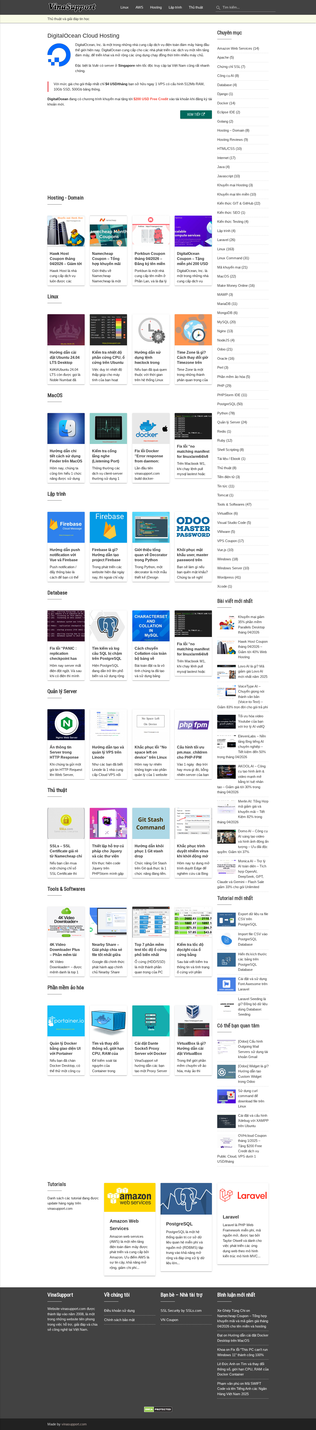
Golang (222, 121)
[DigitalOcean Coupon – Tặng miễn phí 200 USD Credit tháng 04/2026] (193, 231)
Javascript (225, 176)
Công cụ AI (225, 76)
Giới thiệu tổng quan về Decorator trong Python (151, 555)
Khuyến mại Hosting (232, 185)
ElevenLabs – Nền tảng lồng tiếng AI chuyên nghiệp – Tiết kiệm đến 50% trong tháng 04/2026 (241, 746)
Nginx (221, 331)
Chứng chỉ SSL (228, 67)
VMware (223, 532)
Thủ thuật (196, 7)
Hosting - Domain (65, 198)
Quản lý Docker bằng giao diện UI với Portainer (65, 1048)
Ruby (221, 440)
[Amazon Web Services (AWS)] (129, 1197)
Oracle (222, 358)
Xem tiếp (194, 114)
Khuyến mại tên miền (233, 194)
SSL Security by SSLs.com (181, 1310)
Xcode (222, 586)
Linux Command (229, 258)
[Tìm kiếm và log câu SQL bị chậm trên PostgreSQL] (108, 625)
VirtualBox (225, 513)
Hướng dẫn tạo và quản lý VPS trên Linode (108, 752)
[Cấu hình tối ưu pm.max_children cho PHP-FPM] (193, 724)
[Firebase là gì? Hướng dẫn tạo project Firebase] (108, 527)
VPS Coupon (227, 541)
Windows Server (229, 568)
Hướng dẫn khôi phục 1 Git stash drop (149, 851)
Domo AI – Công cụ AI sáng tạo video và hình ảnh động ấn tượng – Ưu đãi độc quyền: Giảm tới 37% (243, 841)
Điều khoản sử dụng (119, 1310)
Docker (222, 103)
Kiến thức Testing (230, 221)
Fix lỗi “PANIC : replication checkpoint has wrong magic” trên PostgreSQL (66, 658)
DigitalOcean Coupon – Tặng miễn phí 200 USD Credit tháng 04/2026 (192, 264)
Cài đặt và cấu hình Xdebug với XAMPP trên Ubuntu (253, 1120)
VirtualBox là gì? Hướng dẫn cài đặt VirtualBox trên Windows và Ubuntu (191, 1053)
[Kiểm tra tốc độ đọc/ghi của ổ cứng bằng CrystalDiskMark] (193, 922)
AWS (139, 7)
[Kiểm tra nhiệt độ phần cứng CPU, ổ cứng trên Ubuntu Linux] (108, 329)
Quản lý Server (62, 691)
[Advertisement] (129, 153)
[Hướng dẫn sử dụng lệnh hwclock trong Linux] (151, 329)
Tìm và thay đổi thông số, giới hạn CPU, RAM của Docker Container (243, 1369)
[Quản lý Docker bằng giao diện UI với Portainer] (66, 1020)
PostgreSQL (226, 404)
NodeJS (223, 340)
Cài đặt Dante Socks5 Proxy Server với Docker (150, 1048)
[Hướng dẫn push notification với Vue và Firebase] (66, 527)
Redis (221, 431)
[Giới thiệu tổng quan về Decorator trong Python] (151, 527)
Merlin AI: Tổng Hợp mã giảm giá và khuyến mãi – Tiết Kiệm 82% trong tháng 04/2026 (242, 811)
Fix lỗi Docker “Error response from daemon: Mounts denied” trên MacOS (149, 461)
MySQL (223, 322)
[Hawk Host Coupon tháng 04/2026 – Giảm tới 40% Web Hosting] (66, 231)
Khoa (221, 1350)
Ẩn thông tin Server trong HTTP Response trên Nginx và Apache (64, 757)
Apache (223, 57)
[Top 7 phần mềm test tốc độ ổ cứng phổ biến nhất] (151, 922)
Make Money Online (232, 285)
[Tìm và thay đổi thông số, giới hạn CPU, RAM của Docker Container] (108, 1020)
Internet (223, 158)
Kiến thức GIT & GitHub (235, 203)
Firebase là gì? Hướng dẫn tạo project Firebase (106, 555)
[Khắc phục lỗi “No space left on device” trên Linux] (151, 724)
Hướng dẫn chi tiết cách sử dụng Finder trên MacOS (66, 456)
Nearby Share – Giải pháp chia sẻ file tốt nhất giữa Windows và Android (107, 955)
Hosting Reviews (230, 140)
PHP (220, 386)
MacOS (54, 395)
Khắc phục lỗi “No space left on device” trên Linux (151, 752)
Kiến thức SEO (228, 212)
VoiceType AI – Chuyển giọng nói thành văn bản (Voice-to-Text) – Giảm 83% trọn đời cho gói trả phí (242, 696)
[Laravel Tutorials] (243, 1195)
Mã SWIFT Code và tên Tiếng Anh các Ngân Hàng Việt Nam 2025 (242, 1389)
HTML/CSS (226, 149)
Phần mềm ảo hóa (65, 987)
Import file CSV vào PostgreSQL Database (252, 939)
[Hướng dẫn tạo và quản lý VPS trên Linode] (108, 724)
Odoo (221, 349)
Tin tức (222, 486)
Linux (125, 7)
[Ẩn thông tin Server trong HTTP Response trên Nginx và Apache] (66, 724)
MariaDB (224, 304)
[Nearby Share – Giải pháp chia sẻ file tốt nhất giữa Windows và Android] (108, 922)
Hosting (156, 7)
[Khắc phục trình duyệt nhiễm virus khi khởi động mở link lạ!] (193, 823)
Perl (220, 367)
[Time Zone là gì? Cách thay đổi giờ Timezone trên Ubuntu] (193, 329)
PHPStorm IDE (228, 395)
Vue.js (221, 550)
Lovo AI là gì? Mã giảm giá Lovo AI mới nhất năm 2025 (252, 671)
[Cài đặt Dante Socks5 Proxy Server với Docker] (151, 1020)
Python (222, 413)
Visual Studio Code (231, 523)
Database (57, 593)
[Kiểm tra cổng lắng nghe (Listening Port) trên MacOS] (108, 428)
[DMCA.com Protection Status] (158, 1411)
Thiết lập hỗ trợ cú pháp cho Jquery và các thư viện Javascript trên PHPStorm (108, 856)
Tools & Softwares (66, 889)
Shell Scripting (228, 450)
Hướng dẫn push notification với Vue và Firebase (65, 555)
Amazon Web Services (234, 48)
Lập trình (175, 7)
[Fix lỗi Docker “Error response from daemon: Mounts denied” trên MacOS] (151, 428)
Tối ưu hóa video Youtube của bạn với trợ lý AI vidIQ (251, 721)
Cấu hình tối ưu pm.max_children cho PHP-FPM (192, 752)
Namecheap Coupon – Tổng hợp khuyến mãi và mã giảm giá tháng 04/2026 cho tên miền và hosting (242, 1321)
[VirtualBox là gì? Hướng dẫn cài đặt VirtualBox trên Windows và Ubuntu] (193, 1020)
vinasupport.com (74, 1424)
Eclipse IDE (226, 112)
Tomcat (222, 495)
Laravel (222, 240)
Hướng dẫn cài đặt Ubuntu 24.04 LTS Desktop (65, 357)
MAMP (222, 294)
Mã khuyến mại (229, 267)
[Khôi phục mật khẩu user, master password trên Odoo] (193, 527)
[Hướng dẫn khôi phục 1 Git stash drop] (151, 823)
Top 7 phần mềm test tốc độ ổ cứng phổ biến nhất (151, 950)
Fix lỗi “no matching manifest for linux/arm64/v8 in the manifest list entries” (193, 456)
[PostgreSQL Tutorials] (186, 1199)
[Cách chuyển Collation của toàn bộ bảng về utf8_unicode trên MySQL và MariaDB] (151, 625)
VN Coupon (169, 1320)
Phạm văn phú (228, 1383)
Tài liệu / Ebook (228, 459)
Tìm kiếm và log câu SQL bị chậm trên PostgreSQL (107, 653)
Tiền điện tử (226, 477)
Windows (224, 559)
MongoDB (224, 313)
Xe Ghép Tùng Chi (231, 1310)
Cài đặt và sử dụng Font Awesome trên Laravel (252, 984)
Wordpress (225, 577)
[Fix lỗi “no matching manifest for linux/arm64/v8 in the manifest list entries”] (193, 426)
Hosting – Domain (230, 130)
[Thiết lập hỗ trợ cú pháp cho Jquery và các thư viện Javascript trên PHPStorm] (108, 823)
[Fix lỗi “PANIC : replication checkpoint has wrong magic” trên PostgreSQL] (66, 625)
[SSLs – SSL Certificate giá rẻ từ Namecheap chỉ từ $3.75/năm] (66, 823)
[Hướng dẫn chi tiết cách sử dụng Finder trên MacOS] (66, 428)
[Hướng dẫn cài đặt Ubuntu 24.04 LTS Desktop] (66, 329)
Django (222, 94)
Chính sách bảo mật (119, 1320)
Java (221, 167)
